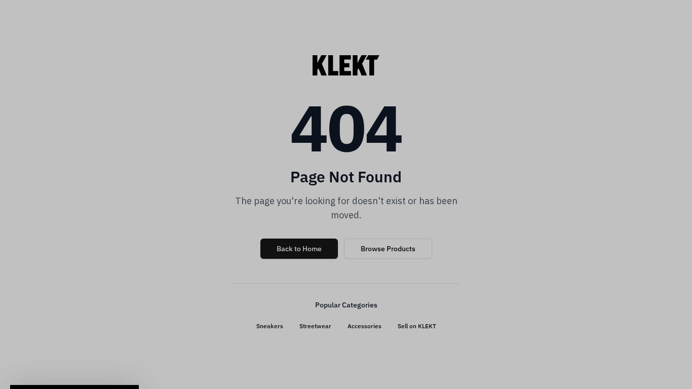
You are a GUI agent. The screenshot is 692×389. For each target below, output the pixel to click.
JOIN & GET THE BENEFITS (247, 286)
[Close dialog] (522, 72)
